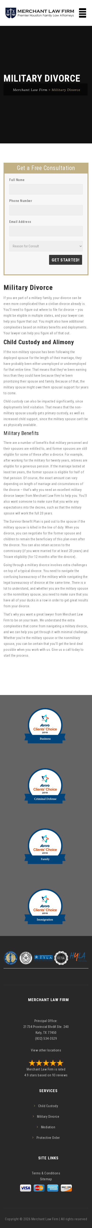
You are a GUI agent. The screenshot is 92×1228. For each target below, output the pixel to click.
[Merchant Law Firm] (46, 13)
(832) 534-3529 (46, 1038)
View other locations (46, 1050)
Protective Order (48, 1138)
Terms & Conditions (46, 1173)
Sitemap (46, 1179)
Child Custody (48, 1106)
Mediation (48, 1127)
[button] (82, 12)
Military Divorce (48, 1116)
